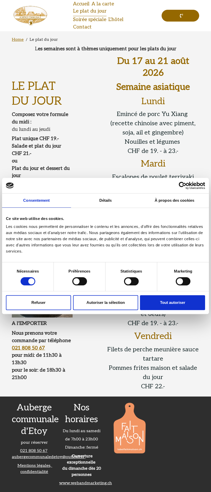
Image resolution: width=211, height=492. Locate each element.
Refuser (38, 302)
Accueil (81, 4)
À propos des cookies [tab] (174, 200)
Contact (82, 27)
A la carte (103, 4)
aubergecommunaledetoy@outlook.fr (49, 457)
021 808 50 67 (28, 348)
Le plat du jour (90, 11)
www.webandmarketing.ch (85, 483)
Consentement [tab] (36, 200)
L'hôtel (116, 20)
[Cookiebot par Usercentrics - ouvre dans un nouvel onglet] (182, 185)
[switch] (79, 281)
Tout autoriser (172, 302)
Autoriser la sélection (105, 302)
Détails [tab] (105, 200)
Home (18, 39)
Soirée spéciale (89, 20)
